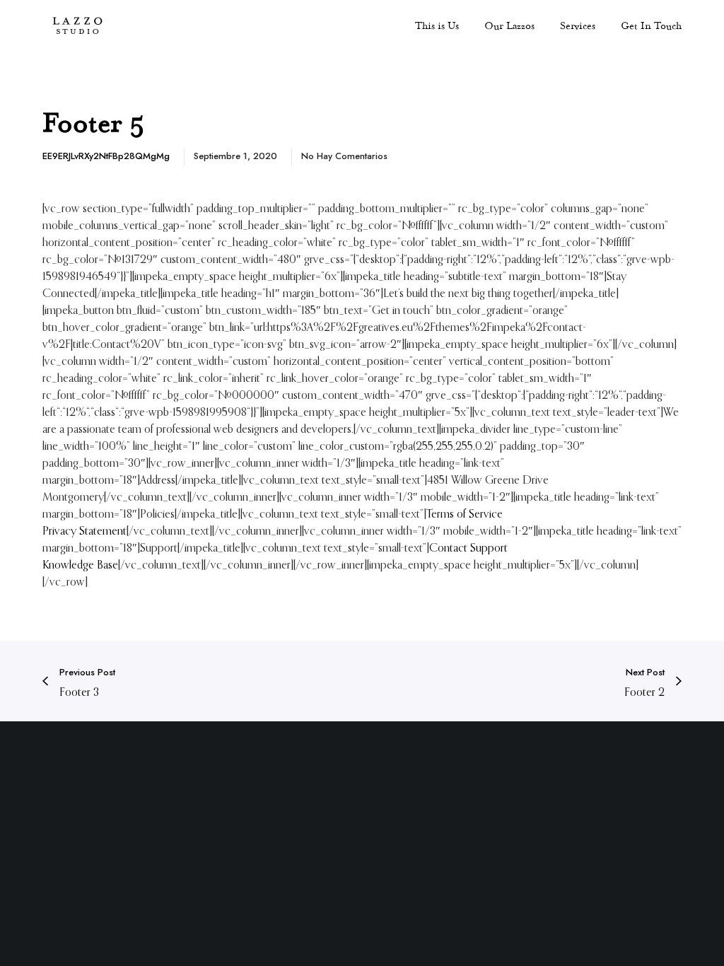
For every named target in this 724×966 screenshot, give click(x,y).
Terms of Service (464, 513)
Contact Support (468, 547)
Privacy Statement (84, 530)
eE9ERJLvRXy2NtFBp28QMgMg (106, 156)
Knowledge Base (80, 564)
